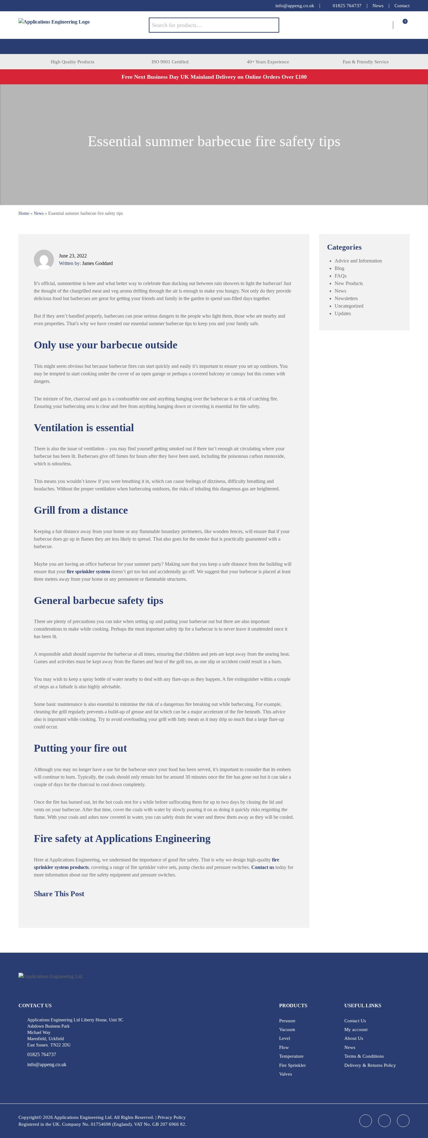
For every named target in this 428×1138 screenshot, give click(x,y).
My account (356, 1029)
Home (23, 213)
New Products (349, 283)
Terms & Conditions (364, 1056)
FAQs (341, 275)
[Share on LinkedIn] (62, 908)
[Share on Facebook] (49, 908)
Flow (284, 1047)
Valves (285, 1074)
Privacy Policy (172, 1117)
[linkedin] (34, 6)
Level (284, 1038)
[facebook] (21, 6)
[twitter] (47, 6)
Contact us (262, 867)
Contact (402, 5)
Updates (343, 313)
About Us (353, 1038)
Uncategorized (349, 306)
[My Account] (388, 25)
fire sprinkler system (88, 571)
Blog (339, 268)
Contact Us (355, 1020)
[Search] (270, 25)
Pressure (287, 1020)
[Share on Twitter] (37, 908)
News (378, 5)
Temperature (291, 1056)
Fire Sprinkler (292, 1065)
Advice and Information (358, 260)
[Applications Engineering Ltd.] (83, 25)
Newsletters (346, 298)
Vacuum (287, 1029)
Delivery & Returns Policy (370, 1065)
